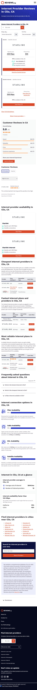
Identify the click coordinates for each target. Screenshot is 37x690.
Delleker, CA (26, 527)
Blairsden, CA (8, 533)
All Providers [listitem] (5, 171)
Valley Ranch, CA (9, 525)
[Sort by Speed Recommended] (29, 34)
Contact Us (4, 618)
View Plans (18, 69)
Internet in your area (6, 651)
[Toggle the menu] (35, 2)
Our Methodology (5, 625)
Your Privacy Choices (7, 686)
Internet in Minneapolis (6, 657)
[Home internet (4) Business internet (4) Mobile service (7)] (9, 34)
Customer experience (9, 151)
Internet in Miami (5, 654)
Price (4, 147)
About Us (16, 592)
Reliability (5, 143)
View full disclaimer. (7, 111)
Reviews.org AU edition (9, 628)
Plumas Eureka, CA (28, 529)
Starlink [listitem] (13, 171)
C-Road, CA (8, 523)
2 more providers (17, 116)
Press (2, 621)
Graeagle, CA (26, 523)
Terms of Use (3, 679)
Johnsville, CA (27, 533)
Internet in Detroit (5, 660)
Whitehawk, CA (9, 529)
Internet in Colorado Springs (8, 663)
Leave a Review (8, 161)
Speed (4, 139)
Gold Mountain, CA (10, 531)
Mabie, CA (7, 527)
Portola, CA (26, 531)
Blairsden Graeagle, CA (29, 535)
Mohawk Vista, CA (10, 535)
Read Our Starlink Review (19, 72)
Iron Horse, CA (27, 525)
